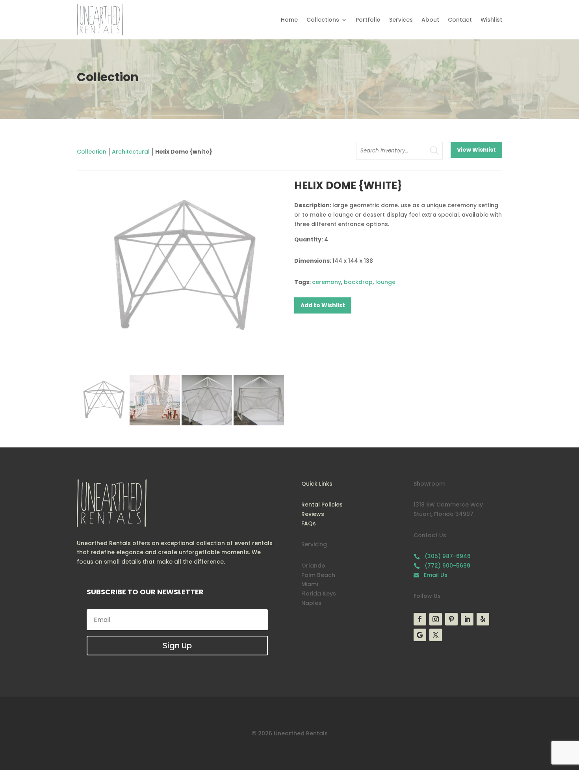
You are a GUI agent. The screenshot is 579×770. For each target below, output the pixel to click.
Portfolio (368, 20)
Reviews (312, 514)
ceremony (326, 282)
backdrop (358, 282)
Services (401, 20)
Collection (91, 152)
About (430, 20)
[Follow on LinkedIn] (467, 619)
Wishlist (491, 20)
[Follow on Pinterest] (451, 619)
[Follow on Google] (420, 635)
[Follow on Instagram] (435, 619)
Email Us (430, 575)
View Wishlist (476, 150)
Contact (460, 20)
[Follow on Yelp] (483, 619)
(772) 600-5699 (442, 566)
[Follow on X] (435, 635)
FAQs (308, 523)
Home (289, 20)
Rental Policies (322, 504)
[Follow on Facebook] (420, 619)
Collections (322, 20)
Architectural (131, 152)
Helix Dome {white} (183, 152)
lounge (385, 282)
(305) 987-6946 (442, 556)
